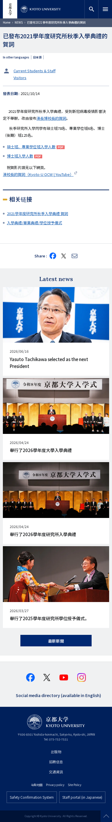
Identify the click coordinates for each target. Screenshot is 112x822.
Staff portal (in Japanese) (82, 797)
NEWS (19, 22)
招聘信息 (56, 761)
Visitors (19, 77)
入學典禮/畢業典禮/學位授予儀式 (34, 222)
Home (6, 22)
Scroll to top (106, 816)
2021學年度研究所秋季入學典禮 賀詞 (37, 213)
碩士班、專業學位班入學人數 (31, 146)
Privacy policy (55, 785)
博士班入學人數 (20, 156)
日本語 (37, 57)
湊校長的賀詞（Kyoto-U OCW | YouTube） (38, 174)
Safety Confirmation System (32, 797)
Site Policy (74, 785)
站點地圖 (37, 785)
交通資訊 (56, 771)
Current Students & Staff (34, 70)
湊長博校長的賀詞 (51, 118)
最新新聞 (56, 641)
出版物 (56, 751)
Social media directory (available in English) (58, 694)
